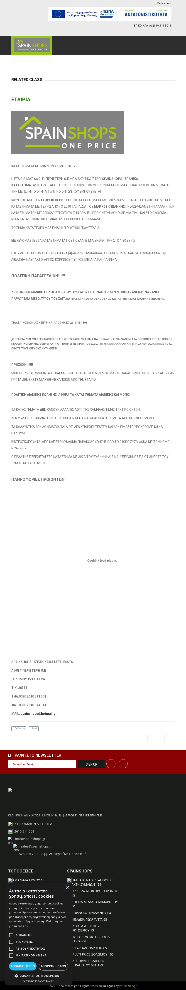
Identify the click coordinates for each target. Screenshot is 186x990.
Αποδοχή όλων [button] (23, 966)
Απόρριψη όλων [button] (53, 966)
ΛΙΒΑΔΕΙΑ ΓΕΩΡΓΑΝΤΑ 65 (89, 919)
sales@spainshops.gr (36, 846)
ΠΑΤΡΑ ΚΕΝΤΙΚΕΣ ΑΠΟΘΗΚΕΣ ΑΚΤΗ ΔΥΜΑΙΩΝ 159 (93, 882)
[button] (38, 975)
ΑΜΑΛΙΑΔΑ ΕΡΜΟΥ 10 (28, 880)
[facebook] (166, 32)
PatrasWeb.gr (128, 986)
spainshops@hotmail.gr (39, 713)
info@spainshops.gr (29, 839)
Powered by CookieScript (39, 980)
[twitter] (161, 737)
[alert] (39, 934)
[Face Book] (110, 763)
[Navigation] (168, 44)
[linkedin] (170, 737)
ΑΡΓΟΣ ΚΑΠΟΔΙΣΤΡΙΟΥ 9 (89, 948)
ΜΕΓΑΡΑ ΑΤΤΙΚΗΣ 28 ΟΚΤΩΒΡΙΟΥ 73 (86, 928)
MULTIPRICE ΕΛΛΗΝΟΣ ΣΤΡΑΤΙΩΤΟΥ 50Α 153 (88, 963)
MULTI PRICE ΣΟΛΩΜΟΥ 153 (92, 954)
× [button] (67, 887)
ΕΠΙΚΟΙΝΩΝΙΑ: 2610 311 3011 (152, 25)
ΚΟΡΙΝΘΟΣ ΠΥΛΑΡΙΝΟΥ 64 (91, 913)
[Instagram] (123, 763)
